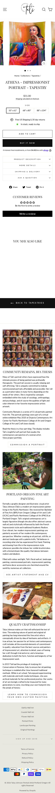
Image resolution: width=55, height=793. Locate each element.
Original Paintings (27, 730)
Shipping (19, 99)
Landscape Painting (27, 725)
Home (16, 76)
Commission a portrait (27, 444)
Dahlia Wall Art (28, 708)
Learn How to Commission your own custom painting (27, 695)
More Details (27, 165)
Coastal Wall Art (27, 712)
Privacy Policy (27, 753)
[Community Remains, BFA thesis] (27, 348)
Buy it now (27, 143)
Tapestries (36, 76)
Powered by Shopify (27, 790)
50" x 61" (13, 110)
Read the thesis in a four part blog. (17, 429)
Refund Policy (27, 758)
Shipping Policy (27, 762)
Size (27, 105)
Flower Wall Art (27, 716)
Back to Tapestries (29, 303)
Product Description (27, 159)
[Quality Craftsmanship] (27, 601)
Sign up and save (26, 739)
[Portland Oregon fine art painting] (27, 471)
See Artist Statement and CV (27, 574)
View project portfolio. (12, 438)
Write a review (27, 213)
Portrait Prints (27, 721)
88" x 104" (41, 110)
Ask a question (27, 178)
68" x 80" (27, 110)
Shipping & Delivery (27, 172)
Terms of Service (27, 749)
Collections (25, 76)
